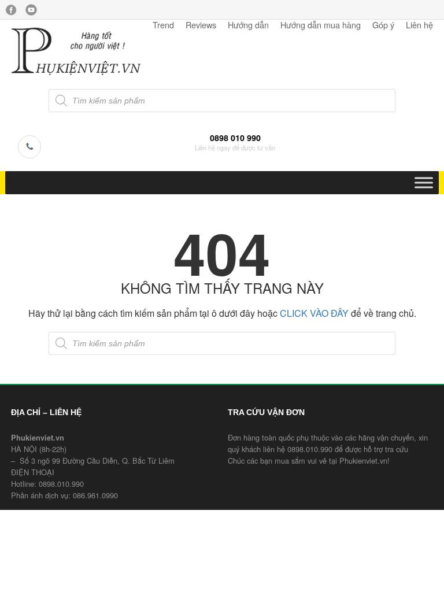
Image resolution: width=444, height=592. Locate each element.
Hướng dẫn (248, 24)
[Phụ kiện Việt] (76, 73)
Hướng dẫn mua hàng (320, 24)
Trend (163, 24)
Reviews (201, 24)
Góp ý (383, 24)
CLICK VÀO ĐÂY (314, 313)
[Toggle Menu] (424, 182)
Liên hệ (419, 24)
